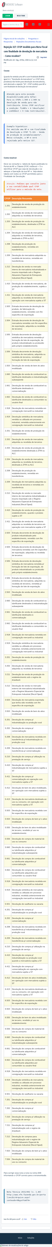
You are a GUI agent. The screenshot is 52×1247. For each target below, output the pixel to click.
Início (20, 1238)
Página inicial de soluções (14, 38)
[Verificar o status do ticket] (33, 24)
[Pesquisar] (21, 24)
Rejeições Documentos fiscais (28, 41)
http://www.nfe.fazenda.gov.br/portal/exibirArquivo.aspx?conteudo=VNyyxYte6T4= (26, 1197)
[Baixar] (21, 643)
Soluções (30, 1238)
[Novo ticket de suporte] (27, 24)
